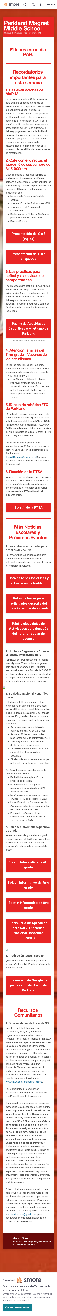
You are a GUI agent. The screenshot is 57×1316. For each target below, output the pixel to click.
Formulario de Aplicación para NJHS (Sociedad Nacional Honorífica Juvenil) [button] (29, 930)
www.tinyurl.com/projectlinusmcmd (24, 1081)
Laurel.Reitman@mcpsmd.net (21, 457)
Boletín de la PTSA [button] (29, 507)
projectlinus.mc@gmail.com (22, 1214)
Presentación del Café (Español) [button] (28, 256)
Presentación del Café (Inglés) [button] (28, 236)
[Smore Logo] (12, 4)
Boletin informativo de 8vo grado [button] (28, 905)
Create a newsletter (17, 1307)
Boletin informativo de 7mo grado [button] (28, 885)
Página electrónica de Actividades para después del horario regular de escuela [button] (28, 631)
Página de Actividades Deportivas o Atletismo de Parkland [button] (28, 328)
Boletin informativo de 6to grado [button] (28, 864)
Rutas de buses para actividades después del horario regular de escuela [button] (28, 603)
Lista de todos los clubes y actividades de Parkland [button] (28, 580)
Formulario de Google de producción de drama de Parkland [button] (28, 985)
